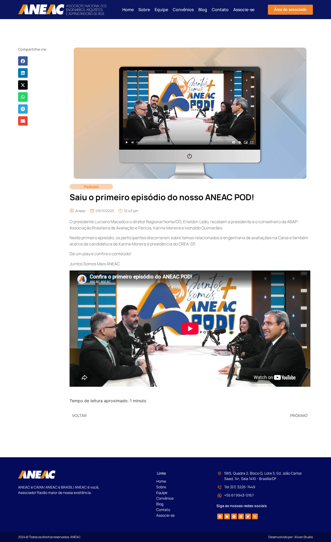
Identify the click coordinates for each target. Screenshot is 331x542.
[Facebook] (220, 516)
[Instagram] (255, 516)
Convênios (183, 9)
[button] (23, 61)
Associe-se (243, 9)
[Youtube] (227, 516)
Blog (202, 9)
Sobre (144, 9)
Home (128, 9)
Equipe (161, 9)
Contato (220, 9)
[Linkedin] (241, 516)
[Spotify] (234, 516)
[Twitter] (248, 516)
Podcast (91, 186)
